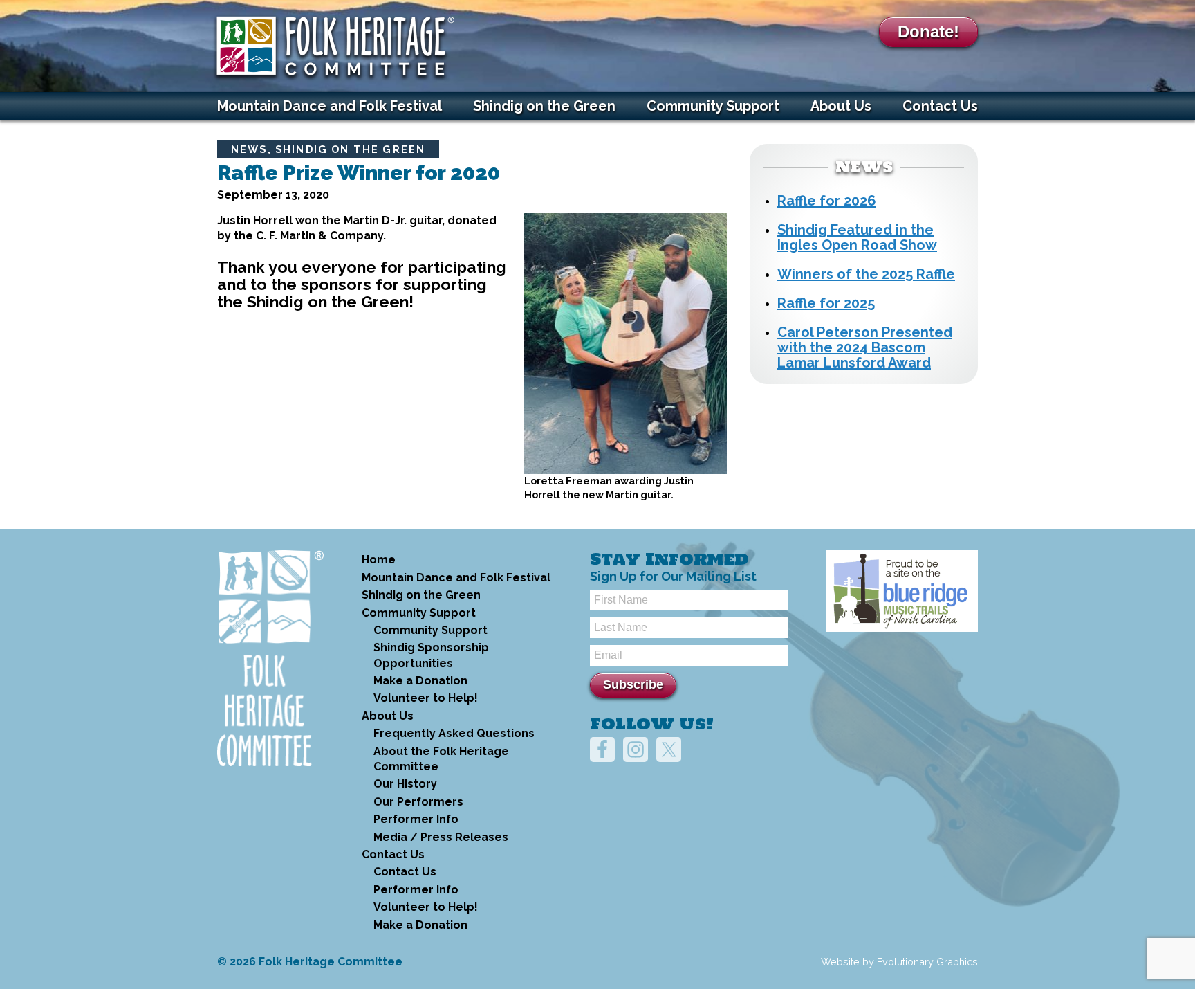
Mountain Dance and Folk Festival (329, 106)
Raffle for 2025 (826, 303)
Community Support (713, 106)
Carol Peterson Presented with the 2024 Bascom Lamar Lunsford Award (864, 347)
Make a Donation (420, 680)
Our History (405, 783)
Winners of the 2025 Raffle (866, 274)
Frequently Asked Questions (454, 733)
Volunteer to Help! (425, 698)
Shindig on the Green (544, 106)
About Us (840, 106)
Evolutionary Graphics (927, 962)
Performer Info (415, 819)
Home (379, 559)
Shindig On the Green (350, 149)
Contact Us (940, 106)
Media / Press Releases (440, 837)
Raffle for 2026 (826, 200)
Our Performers (418, 801)
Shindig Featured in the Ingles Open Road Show (857, 237)
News (249, 149)
